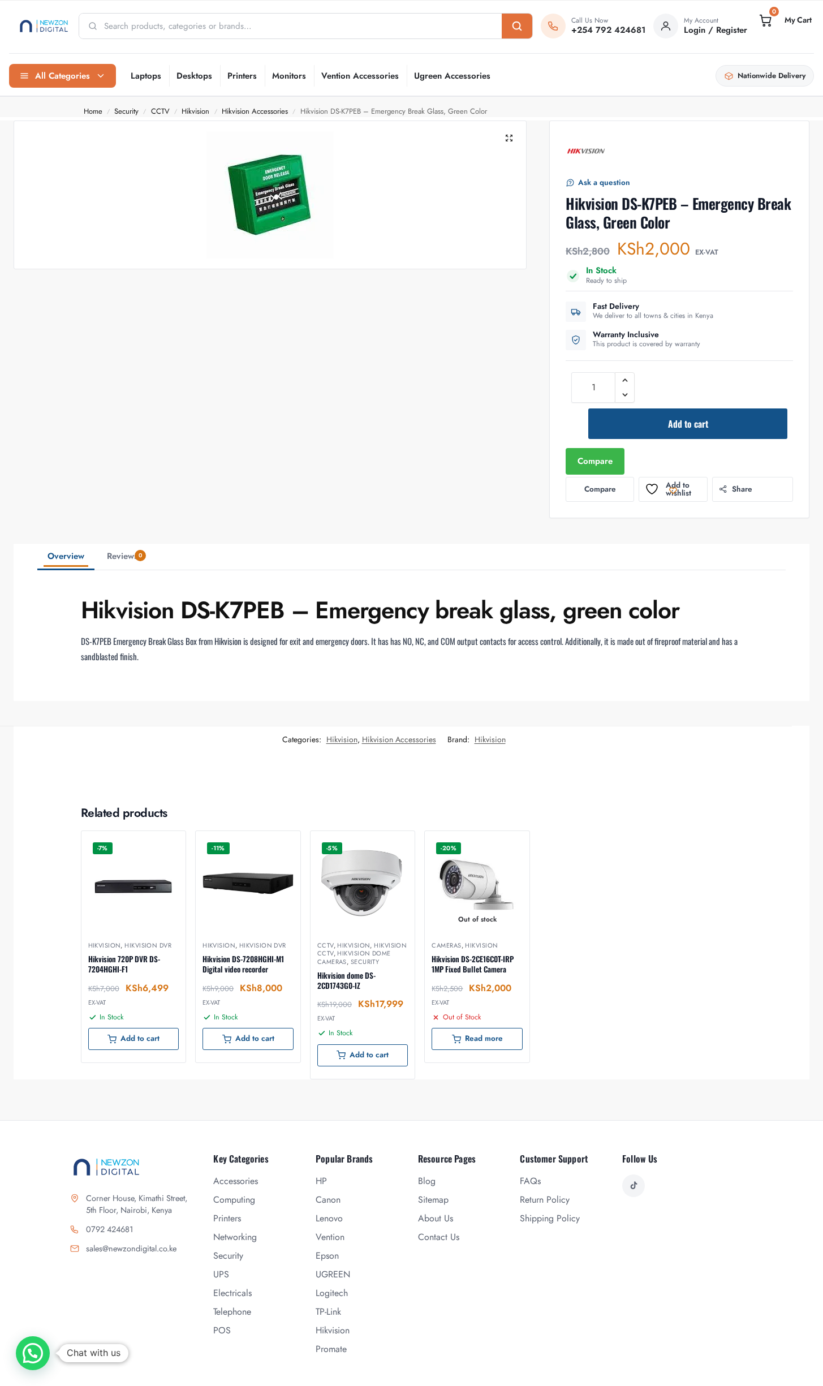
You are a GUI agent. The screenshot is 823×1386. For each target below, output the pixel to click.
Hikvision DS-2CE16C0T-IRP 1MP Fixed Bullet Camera (473, 964)
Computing (234, 1199)
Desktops (194, 76)
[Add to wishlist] (162, 845)
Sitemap (433, 1199)
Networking (235, 1236)
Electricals (232, 1292)
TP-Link (328, 1311)
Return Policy (545, 1199)
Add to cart (688, 424)
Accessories (235, 1180)
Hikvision (195, 111)
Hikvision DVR (147, 945)
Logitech (332, 1292)
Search (517, 26)
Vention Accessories (360, 76)
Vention (330, 1236)
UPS (221, 1274)
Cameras (446, 945)
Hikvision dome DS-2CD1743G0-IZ (346, 980)
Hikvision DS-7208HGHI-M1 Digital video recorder (243, 964)
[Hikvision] (586, 151)
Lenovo (329, 1218)
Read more (484, 1038)
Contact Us (438, 1236)
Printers (242, 76)
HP (321, 1180)
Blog (427, 1180)
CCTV (160, 111)
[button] (784, 20)
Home (93, 111)
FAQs (530, 1180)
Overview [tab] (66, 556)
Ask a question (604, 182)
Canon (328, 1199)
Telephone (232, 1311)
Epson (327, 1255)
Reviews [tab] (124, 556)
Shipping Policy (550, 1218)
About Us (435, 1218)
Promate (331, 1348)
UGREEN (333, 1274)
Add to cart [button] (140, 1038)
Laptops (146, 76)
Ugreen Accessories (452, 76)
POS (222, 1330)
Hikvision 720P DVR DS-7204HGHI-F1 (124, 964)
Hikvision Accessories (255, 111)
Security (126, 111)
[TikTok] (633, 1185)
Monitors (289, 76)
